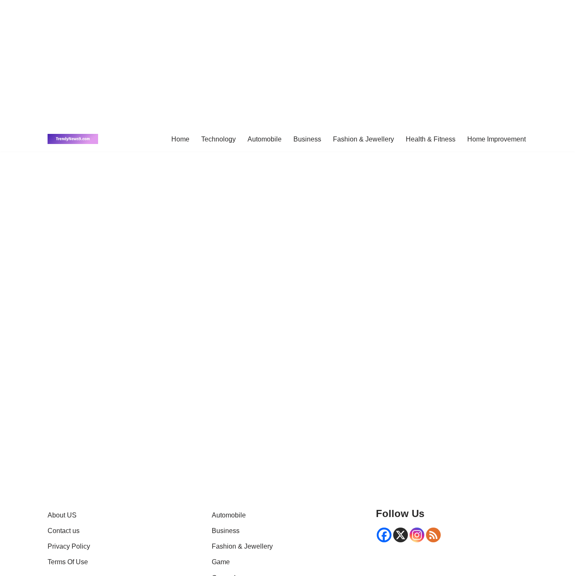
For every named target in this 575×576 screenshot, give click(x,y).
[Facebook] (384, 535)
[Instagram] (417, 535)
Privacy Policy (69, 546)
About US (62, 515)
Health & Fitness (430, 139)
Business (307, 139)
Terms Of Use (68, 561)
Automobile (265, 139)
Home (180, 139)
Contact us (64, 530)
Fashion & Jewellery (363, 139)
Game (221, 561)
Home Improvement (496, 139)
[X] (400, 535)
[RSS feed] (433, 535)
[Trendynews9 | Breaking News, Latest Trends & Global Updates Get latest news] (73, 139)
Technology (218, 139)
